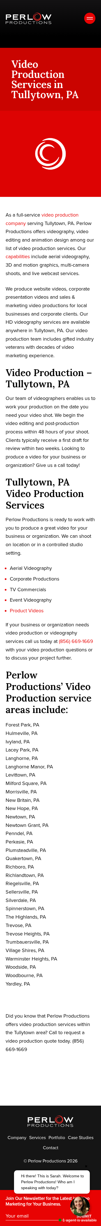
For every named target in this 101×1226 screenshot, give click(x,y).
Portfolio (57, 1137)
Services (37, 1137)
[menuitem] (17, 1137)
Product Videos (26, 611)
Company (17, 1137)
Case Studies (80, 1137)
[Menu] (89, 18)
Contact (50, 1148)
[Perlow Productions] (29, 18)
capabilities (18, 256)
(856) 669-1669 (76, 641)
